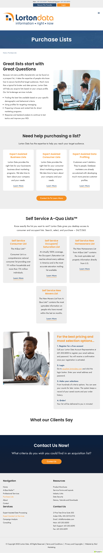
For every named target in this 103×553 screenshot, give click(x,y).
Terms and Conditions (54, 544)
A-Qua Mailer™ (8, 490)
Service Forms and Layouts (63, 490)
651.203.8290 (65, 2)
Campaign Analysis (10, 519)
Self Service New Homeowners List (85, 242)
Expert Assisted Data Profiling (85, 155)
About (5, 500)
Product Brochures (60, 487)
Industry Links (58, 493)
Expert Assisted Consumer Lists (51, 155)
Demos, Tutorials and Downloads (65, 500)
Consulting (7, 522)
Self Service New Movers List (51, 292)
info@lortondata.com (66, 519)
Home (5, 53)
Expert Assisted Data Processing (15, 512)
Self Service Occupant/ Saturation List (51, 244)
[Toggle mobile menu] (99, 13)
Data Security (58, 497)
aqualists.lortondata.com (72, 368)
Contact (6, 503)
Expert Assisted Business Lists (18, 155)
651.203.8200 (42, 2)
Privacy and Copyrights (74, 544)
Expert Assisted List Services (13, 516)
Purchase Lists (8, 497)
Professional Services (11, 493)
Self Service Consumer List (18, 242)
